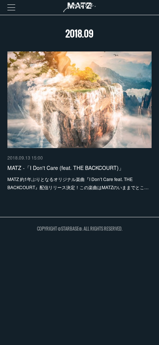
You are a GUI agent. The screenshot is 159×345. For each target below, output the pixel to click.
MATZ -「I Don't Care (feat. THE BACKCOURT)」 (65, 167)
